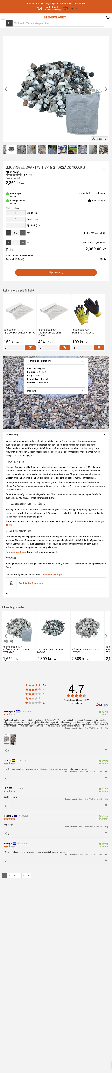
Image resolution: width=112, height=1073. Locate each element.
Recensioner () (13, 178)
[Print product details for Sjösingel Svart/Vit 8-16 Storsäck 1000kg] (103, 169)
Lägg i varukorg (56, 272)
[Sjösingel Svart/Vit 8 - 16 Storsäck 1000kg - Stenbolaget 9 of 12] (72, 149)
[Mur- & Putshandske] (88, 311)
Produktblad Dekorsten (31, 583)
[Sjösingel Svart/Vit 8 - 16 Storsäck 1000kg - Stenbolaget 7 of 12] (52, 149)
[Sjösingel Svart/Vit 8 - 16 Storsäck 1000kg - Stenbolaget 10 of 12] (83, 149)
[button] (56, 8)
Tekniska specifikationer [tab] (56, 361)
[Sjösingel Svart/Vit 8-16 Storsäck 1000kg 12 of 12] (103, 149)
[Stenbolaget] (55, 17)
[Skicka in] (9, 23)
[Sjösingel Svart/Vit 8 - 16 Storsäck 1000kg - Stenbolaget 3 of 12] (11, 149)
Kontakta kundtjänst (16, 552)
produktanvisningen (52, 574)
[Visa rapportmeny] (106, 750)
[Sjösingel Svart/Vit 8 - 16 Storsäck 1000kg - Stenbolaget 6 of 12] (42, 149)
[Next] (105, 89)
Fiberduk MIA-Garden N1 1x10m (19, 333)
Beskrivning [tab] (56, 435)
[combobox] (55, 23)
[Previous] (6, 89)
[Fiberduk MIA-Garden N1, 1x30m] (54, 311)
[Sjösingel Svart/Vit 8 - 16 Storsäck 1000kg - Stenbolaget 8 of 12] (62, 149)
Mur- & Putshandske (83, 333)
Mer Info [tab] (56, 391)
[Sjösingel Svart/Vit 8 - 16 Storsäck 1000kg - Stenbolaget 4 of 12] (21, 149)
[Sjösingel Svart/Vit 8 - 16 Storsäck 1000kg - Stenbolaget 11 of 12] (93, 149)
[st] (14, 347)
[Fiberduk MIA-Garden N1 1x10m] (20, 311)
